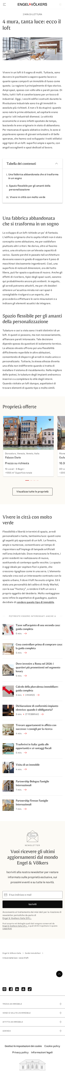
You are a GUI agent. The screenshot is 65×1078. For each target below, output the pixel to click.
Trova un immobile (12, 1004)
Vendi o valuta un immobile (17, 1013)
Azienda (7, 1031)
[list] (32, 446)
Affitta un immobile (13, 1022)
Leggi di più (7, 928)
